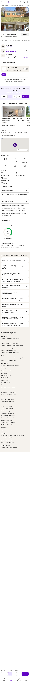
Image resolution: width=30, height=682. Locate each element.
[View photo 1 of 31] (15, 14)
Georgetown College (6, 440)
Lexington (19, 5)
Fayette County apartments (8, 430)
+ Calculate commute (12, 47)
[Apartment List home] (6, 2)
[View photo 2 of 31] (8, 26)
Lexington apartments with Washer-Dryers (12, 345)
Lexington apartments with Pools (9, 343)
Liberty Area (4, 373)
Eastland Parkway (5, 377)
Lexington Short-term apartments (10, 447)
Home (2, 5)
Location (24, 40)
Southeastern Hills (5, 382)
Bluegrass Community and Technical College (12, 435)
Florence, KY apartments (7, 413)
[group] (13, 111)
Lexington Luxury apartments (8, 350)
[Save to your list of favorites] (26, 9)
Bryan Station (4, 380)
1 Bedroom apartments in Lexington (10, 365)
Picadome (3, 384)
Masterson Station (6, 375)
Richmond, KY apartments (7, 399)
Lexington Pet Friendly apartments (10, 352)
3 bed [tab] (3, 74)
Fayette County (13, 5)
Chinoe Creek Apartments (10, 118)
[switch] (15, 69)
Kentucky (7, 5)
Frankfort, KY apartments (7, 401)
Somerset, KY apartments (7, 417)
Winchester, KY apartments (8, 397)
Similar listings (17, 40)
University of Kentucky (7, 437)
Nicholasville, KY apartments (8, 392)
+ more (25, 57)
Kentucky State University (7, 442)
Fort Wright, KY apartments (8, 424)
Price (10, 40)
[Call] (23, 2)
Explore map (23, 149)
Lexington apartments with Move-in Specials (12, 358)
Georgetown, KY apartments (8, 394)
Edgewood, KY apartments (8, 415)
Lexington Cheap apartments (8, 360)
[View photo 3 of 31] (22, 26)
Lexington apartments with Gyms (9, 341)
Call (27, 50)
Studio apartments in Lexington (9, 367)
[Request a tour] (27, 2)
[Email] (20, 2)
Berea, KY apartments (6, 406)
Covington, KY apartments (8, 422)
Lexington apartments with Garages (10, 338)
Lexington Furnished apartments (9, 348)
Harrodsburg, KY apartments (8, 404)
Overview (4, 40)
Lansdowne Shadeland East (8, 387)
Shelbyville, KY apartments (8, 411)
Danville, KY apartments (7, 408)
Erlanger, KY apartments (7, 420)
